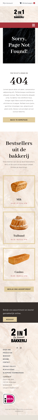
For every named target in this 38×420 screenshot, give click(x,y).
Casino (19, 272)
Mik (19, 199)
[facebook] (17, 348)
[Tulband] (19, 215)
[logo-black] (19, 329)
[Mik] (19, 178)
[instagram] (21, 348)
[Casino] (19, 251)
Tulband (19, 236)
